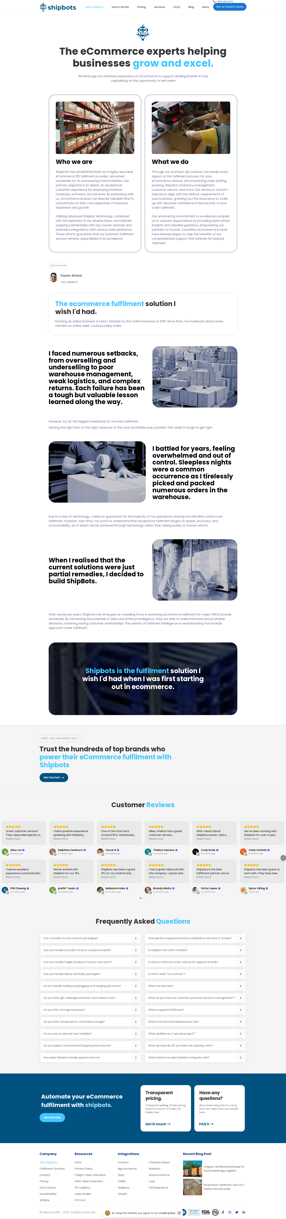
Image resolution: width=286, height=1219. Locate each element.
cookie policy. (167, 1213)
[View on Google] (5, 851)
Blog (191, 7)
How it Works (120, 7)
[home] (58, 7)
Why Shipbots (94, 7)
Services (159, 7)
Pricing (141, 7)
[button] (159, 7)
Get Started (52, 1117)
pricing (164, 1105)
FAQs (176, 7)
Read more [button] (13, 839)
